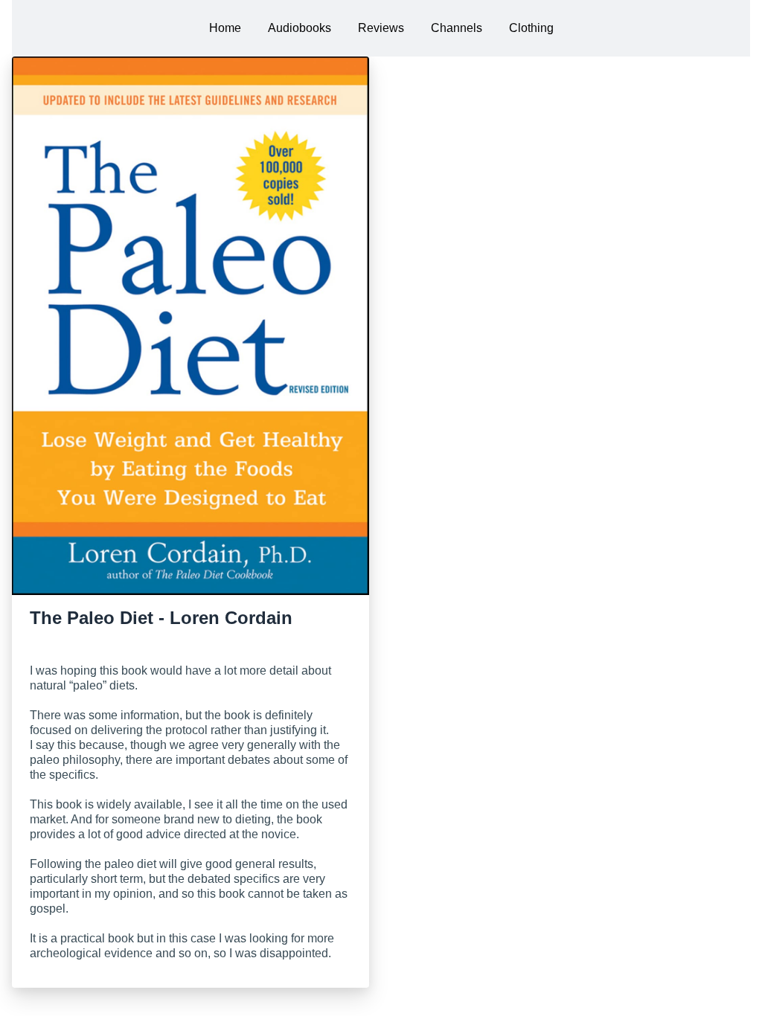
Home (225, 28)
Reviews (381, 28)
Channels (456, 28)
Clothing (531, 28)
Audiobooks (299, 28)
